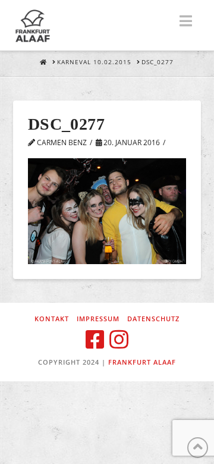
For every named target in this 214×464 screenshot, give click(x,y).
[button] (186, 21)
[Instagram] (118, 339)
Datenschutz (153, 319)
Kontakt (51, 319)
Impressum (98, 319)
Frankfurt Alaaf (142, 362)
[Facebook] (95, 339)
